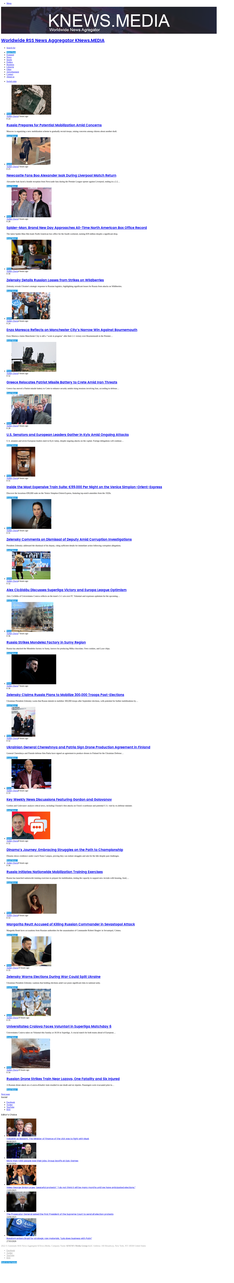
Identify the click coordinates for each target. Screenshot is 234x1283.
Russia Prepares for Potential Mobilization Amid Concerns (54, 125)
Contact (9, 74)
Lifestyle (10, 67)
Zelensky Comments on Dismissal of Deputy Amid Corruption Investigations (69, 539)
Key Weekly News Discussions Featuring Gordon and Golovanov (59, 799)
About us (10, 77)
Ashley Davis (12, 116)
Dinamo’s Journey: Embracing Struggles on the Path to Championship (64, 849)
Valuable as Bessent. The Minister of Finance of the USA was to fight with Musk (47, 1138)
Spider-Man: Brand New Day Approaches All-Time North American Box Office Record (76, 227)
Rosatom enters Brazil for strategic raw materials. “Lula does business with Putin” (49, 1238)
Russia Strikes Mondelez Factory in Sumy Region (46, 642)
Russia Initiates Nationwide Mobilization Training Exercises (54, 872)
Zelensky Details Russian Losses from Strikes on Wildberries (55, 280)
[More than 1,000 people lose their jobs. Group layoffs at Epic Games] (21, 1158)
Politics (9, 62)
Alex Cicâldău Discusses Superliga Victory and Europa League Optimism (66, 590)
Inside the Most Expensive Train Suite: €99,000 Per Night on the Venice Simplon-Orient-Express (84, 487)
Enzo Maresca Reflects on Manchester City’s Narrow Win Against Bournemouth (71, 330)
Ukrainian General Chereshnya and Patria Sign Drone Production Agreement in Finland (78, 747)
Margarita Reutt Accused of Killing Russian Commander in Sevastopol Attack (70, 924)
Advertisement (12, 72)
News (9, 57)
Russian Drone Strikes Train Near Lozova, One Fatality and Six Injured (63, 1079)
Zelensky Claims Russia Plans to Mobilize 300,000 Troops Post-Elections (65, 695)
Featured (10, 55)
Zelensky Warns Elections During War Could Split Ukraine (53, 976)
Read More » (12, 136)
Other (8, 69)
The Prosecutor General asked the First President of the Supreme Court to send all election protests (59, 1214)
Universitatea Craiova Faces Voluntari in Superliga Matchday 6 (58, 1026)
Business (10, 64)
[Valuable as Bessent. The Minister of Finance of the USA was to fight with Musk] (21, 1136)
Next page (5, 1094)
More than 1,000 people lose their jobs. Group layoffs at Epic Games (42, 1160)
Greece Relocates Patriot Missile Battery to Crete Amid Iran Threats (61, 382)
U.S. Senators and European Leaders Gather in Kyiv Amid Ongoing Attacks (67, 434)
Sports (9, 60)
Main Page (11, 52)
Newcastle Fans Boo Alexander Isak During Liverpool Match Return (61, 175)
